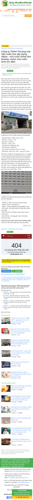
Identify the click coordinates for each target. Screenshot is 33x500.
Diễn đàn (12, 48)
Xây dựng (20, 48)
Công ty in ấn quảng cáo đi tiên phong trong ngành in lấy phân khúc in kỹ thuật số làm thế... (20, 342)
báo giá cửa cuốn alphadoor (18, 277)
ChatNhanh (18, 271)
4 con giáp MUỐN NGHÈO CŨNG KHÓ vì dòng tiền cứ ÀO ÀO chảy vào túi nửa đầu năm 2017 (21, 430)
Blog (30, 10)
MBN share (10, 70)
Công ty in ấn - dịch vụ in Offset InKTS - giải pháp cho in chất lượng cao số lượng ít (20, 320)
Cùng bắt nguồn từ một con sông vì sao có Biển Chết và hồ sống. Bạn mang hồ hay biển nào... (21, 398)
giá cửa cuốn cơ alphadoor (16, 279)
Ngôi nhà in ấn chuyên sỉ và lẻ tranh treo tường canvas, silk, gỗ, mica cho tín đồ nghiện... (21, 331)
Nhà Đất (13, 11)
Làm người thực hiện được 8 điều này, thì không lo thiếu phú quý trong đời (21, 409)
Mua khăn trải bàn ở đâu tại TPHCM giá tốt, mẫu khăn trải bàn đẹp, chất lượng (21, 374)
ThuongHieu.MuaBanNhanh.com (18, 477)
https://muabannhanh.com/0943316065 (13, 274)
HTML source (27, 225)
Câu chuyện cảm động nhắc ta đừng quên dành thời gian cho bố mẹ (21, 441)
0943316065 (6, 271)
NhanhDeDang (23, 10)
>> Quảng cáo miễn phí (22, 497)
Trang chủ (4, 48)
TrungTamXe (7, 10)
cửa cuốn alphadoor (18, 278)
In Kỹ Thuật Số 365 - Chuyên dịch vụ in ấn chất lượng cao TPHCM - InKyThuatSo (21, 353)
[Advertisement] (16, 31)
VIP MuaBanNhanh (23, 482)
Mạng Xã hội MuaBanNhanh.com (20, 471)
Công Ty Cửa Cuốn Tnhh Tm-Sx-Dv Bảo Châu (19, 73)
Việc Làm (17, 11)
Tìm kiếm (28, 15)
